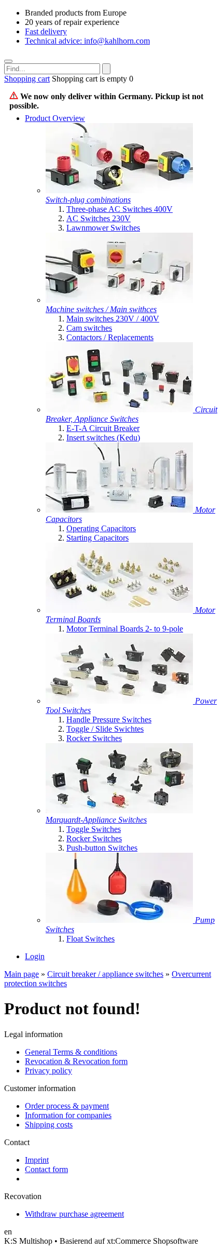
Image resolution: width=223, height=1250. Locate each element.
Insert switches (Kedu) (103, 437)
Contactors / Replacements (110, 337)
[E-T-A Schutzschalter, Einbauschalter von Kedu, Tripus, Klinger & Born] (120, 409)
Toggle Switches (93, 829)
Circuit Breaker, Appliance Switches (131, 414)
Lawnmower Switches (103, 227)
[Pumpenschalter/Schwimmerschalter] (120, 920)
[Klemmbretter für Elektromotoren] (120, 610)
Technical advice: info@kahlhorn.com (87, 40)
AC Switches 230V (98, 218)
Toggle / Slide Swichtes (105, 728)
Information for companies (68, 1115)
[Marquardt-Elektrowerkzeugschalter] (120, 700)
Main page (21, 974)
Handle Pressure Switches (108, 719)
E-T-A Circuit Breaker (103, 428)
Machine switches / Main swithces (101, 309)
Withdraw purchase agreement (74, 1213)
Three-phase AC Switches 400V (119, 209)
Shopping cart (27, 78)
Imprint (37, 1159)
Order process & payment (67, 1105)
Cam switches (89, 328)
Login (35, 956)
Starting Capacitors (97, 537)
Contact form (46, 1169)
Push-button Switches (101, 847)
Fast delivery (46, 31)
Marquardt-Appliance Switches (96, 819)
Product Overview (55, 118)
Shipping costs (49, 1124)
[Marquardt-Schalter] (119, 810)
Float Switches (90, 938)
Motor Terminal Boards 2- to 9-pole (124, 628)
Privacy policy (48, 1070)
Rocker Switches (94, 738)
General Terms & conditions (71, 1051)
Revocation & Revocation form (76, 1061)
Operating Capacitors (101, 528)
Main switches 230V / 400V (112, 318)
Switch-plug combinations (88, 199)
